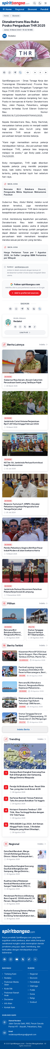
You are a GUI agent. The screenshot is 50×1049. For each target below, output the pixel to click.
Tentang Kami (10, 974)
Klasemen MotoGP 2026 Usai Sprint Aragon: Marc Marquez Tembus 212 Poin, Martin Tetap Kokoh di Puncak (33, 655)
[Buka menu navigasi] (45, 3)
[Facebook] (15, 327)
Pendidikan (35, 982)
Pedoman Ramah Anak (11, 994)
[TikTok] (34, 327)
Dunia (32, 994)
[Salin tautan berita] (40, 309)
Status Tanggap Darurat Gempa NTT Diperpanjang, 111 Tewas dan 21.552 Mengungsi (37, 634)
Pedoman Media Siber (11, 983)
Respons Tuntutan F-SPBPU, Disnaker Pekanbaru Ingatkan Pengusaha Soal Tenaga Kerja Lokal (22, 506)
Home (6, 16)
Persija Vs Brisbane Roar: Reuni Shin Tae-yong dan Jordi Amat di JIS (27, 787)
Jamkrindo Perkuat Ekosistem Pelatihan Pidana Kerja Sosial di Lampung (23, 590)
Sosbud (33, 1002)
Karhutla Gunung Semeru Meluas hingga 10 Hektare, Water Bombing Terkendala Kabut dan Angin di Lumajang (19, 914)
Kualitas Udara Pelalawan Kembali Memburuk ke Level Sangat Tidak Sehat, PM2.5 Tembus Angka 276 (17, 885)
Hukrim (22, 707)
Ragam (22, 675)
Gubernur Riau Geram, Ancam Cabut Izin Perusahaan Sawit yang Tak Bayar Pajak (23, 381)
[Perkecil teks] (35, 72)
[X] (25, 327)
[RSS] (35, 959)
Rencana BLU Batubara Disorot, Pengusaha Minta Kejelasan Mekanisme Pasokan (25, 192)
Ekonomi (32, 9)
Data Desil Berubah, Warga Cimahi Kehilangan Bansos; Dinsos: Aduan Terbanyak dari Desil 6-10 (18, 855)
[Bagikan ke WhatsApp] (9, 72)
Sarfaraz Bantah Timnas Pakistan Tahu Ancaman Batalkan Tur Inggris (27, 799)
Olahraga (23, 660)
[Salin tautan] (20, 72)
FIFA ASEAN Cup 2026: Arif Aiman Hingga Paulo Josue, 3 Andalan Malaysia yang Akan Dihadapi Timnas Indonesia (26, 827)
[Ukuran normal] (40, 72)
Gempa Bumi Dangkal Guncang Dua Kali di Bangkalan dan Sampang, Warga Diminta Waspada (27, 775)
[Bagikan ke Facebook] (4, 72)
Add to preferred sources (27, 293)
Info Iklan (8, 1003)
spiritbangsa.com (22, 267)
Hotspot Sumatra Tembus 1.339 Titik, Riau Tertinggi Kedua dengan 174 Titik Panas (27, 812)
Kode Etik (8, 988)
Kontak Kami (9, 1007)
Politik (31, 627)
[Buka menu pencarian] (34, 3)
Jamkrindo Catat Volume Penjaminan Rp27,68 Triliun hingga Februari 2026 (21, 422)
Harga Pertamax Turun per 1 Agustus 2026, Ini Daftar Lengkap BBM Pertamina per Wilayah (25, 255)
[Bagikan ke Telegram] (15, 72)
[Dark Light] (40, 3)
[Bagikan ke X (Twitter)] (28, 309)
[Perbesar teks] (46, 72)
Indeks (42, 344)
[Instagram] (20, 327)
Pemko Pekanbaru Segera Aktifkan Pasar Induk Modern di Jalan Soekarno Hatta (23, 549)
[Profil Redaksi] (8, 322)
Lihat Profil (24, 332)
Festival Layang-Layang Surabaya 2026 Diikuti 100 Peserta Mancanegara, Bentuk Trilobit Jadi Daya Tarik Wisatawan (33, 672)
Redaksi (12, 36)
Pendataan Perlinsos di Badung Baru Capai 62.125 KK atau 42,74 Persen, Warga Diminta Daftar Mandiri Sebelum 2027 (19, 899)
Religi (32, 998)
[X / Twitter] (23, 959)
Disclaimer (8, 999)
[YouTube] (30, 327)
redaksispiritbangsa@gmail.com (22, 1034)
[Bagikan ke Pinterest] (34, 309)
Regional (19, 9)
